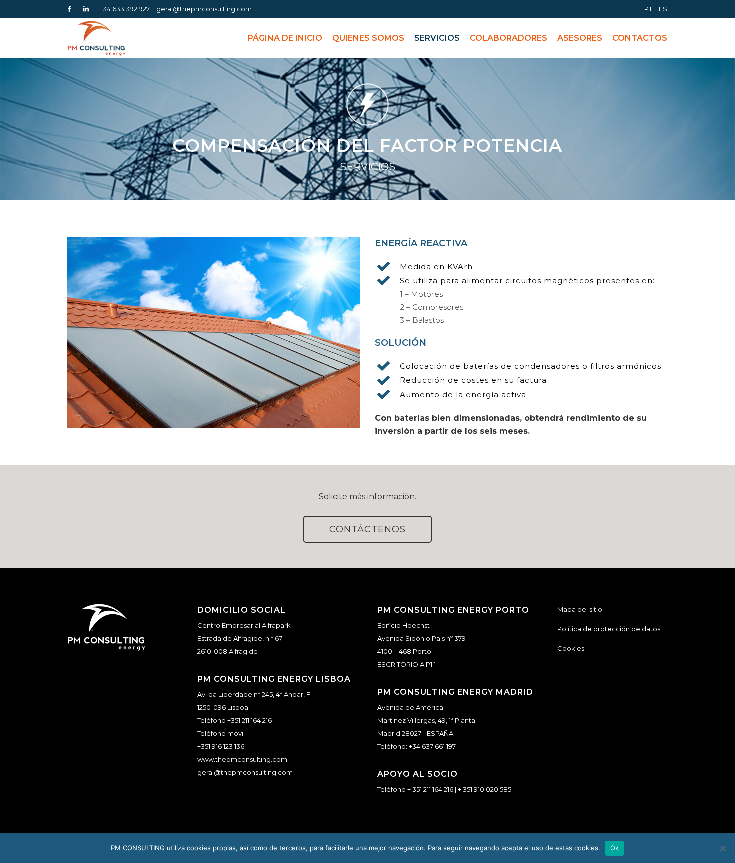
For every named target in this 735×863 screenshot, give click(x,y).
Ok (615, 848)
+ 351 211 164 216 (431, 789)
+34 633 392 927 (125, 9)
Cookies (571, 648)
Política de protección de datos (609, 629)
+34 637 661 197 (432, 746)
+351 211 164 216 (250, 720)
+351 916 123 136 (221, 746)
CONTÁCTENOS (368, 529)
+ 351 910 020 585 (485, 789)
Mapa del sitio (580, 609)
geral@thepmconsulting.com (204, 9)
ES (663, 9)
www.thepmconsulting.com (243, 759)
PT (648, 9)
